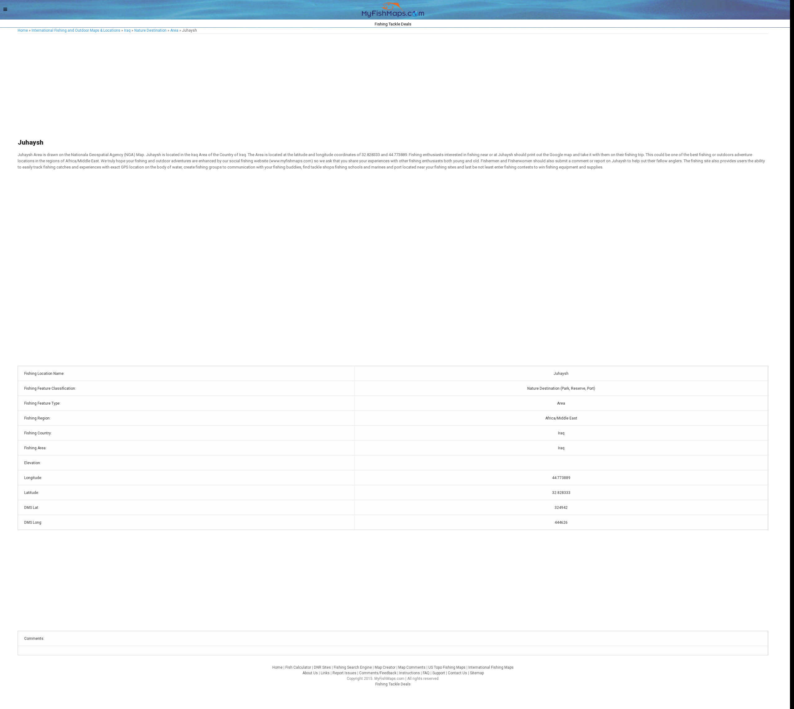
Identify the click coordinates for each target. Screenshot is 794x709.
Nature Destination (150, 30)
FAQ (426, 673)
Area (174, 30)
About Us (310, 673)
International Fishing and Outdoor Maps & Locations (76, 30)
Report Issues (344, 673)
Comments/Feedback (377, 673)
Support (438, 673)
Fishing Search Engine (353, 667)
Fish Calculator (298, 667)
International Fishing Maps (491, 667)
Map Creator (385, 667)
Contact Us (457, 673)
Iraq (127, 30)
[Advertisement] (204, 86)
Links (325, 673)
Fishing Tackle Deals (393, 684)
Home (23, 30)
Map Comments (412, 667)
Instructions (409, 673)
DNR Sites (322, 667)
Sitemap (477, 673)
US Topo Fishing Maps (447, 667)
